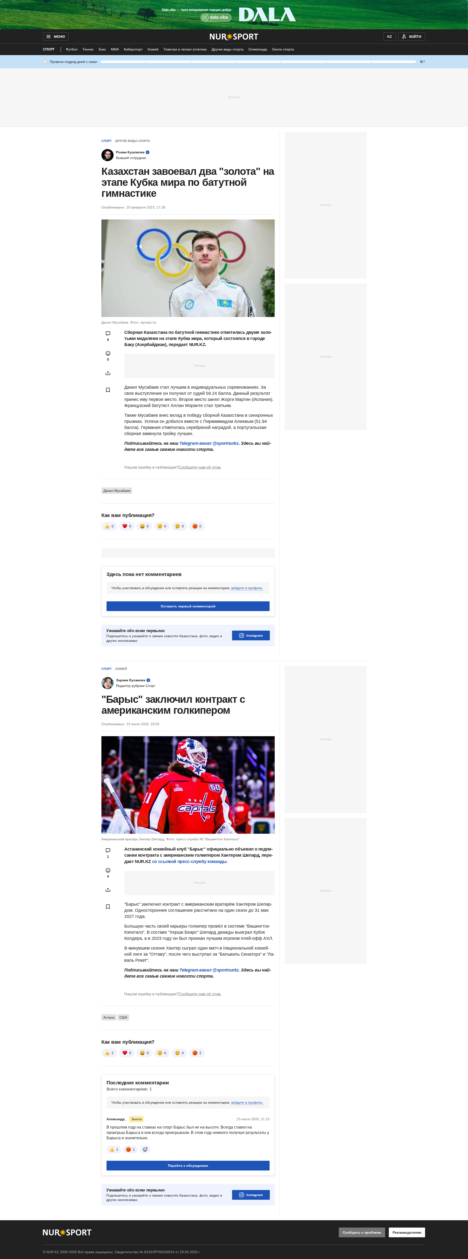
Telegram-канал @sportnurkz (209, 443)
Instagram (254, 635)
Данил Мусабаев (116, 491)
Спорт (49, 49)
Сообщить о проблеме (362, 1232)
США (123, 1017)
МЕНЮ (59, 37)
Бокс (102, 49)
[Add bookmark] (108, 390)
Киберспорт (133, 49)
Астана (109, 1017)
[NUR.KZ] (234, 36)
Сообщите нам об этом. (200, 467)
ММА (115, 49)
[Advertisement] (234, 97)
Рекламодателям (407, 1232)
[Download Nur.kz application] (234, 14)
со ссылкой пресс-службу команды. (189, 861)
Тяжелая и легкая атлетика (185, 49)
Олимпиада (257, 49)
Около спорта (283, 49)
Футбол (72, 49)
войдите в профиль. (247, 588)
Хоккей (152, 49)
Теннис (88, 49)
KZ (389, 37)
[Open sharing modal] (108, 373)
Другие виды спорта (228, 49)
